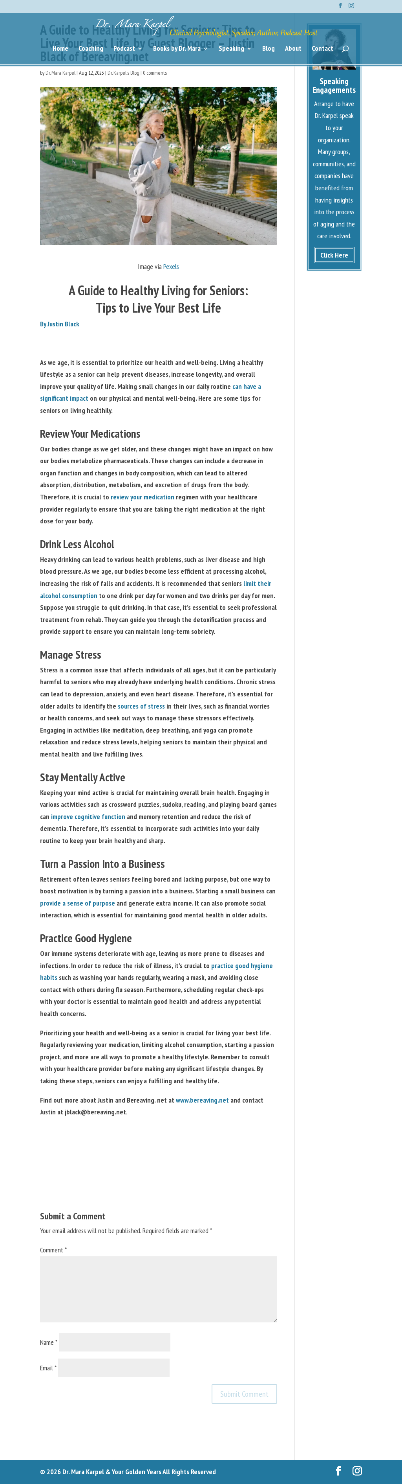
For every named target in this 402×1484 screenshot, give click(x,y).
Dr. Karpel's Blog (123, 72)
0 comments (155, 72)
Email (48, 1367)
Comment (53, 1249)
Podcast (124, 49)
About (293, 49)
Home (60, 49)
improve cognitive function (88, 816)
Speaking (231, 49)
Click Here (334, 255)
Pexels (171, 266)
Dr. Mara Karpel (60, 72)
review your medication (142, 496)
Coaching (91, 49)
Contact (322, 49)
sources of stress (141, 706)
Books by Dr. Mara (177, 49)
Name (48, 1342)
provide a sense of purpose (77, 903)
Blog (268, 49)
